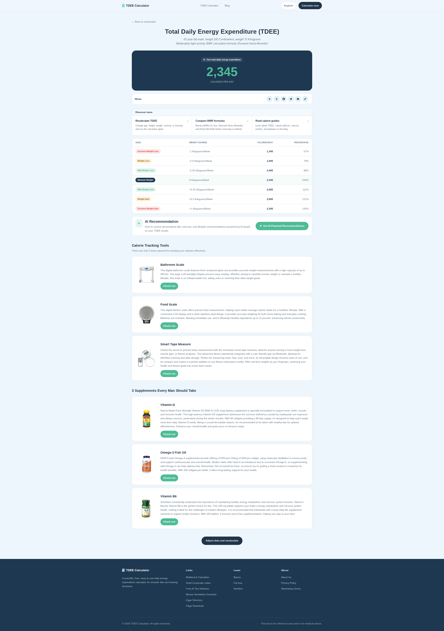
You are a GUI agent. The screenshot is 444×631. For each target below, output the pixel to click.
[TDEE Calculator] (135, 5)
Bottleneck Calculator (197, 577)
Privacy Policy (288, 583)
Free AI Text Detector (197, 588)
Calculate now (310, 5)
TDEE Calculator (209, 5)
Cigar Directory (194, 600)
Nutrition (238, 588)
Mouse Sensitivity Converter (201, 594)
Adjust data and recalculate (222, 540)
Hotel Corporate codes (198, 583)
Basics (237, 577)
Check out (169, 286)
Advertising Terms (291, 588)
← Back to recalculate (144, 21)
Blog (227, 5)
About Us (286, 577)
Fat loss (238, 583)
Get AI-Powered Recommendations (283, 225)
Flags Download (195, 605)
